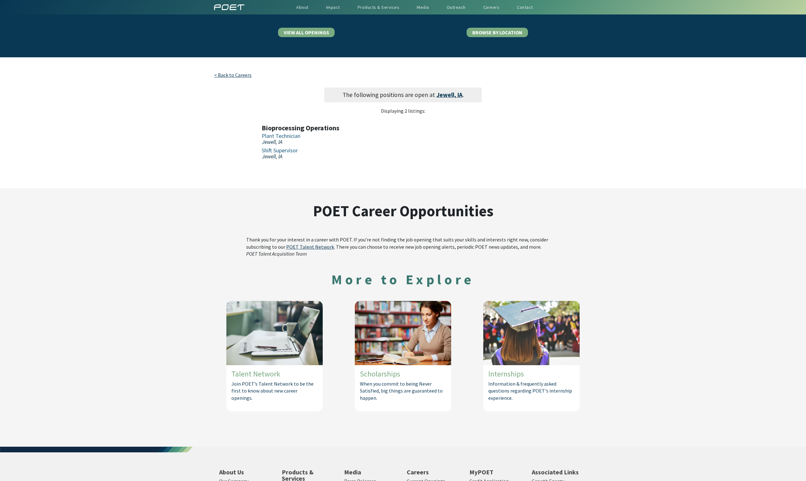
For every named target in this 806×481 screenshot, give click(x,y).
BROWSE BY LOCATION (497, 32)
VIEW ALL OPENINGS (306, 32)
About (302, 7)
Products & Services (379, 7)
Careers (418, 472)
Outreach (456, 7)
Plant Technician (281, 136)
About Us (231, 472)
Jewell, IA (449, 95)
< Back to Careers (233, 75)
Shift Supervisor (280, 150)
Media (352, 472)
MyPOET (481, 472)
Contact (525, 7)
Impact (333, 7)
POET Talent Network (310, 247)
